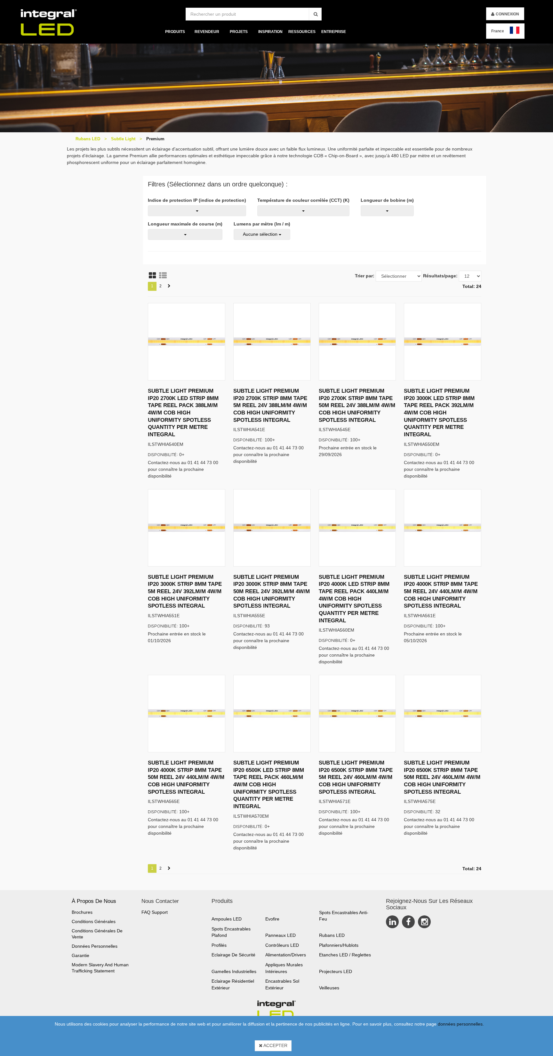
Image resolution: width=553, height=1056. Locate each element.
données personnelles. (461, 1024)
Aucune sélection (261, 234)
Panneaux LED (280, 935)
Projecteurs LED (335, 971)
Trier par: (364, 275)
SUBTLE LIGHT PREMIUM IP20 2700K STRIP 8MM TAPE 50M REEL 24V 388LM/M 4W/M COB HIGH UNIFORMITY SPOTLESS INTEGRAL (357, 405)
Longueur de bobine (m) (387, 200)
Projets (238, 31)
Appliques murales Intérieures (284, 968)
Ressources (302, 31)
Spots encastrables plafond (231, 932)
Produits (175, 31)
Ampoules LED (227, 918)
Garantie (80, 955)
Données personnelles (94, 946)
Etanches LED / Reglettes (345, 954)
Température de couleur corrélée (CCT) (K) (303, 200)
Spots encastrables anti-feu (343, 916)
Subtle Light (123, 138)
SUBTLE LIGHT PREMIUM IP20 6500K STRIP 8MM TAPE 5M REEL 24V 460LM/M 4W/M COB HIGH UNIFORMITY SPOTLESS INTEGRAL (356, 777)
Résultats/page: (440, 275)
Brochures (82, 912)
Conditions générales (94, 921)
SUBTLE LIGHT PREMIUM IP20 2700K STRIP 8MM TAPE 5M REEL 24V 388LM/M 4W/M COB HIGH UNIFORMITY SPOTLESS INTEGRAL (270, 405)
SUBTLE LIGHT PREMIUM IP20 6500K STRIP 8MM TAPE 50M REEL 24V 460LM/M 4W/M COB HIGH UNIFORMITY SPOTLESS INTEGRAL (442, 777)
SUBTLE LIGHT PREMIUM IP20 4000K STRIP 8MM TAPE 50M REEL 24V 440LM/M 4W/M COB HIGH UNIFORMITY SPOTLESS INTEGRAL (186, 777)
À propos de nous (94, 901)
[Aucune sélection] (197, 210)
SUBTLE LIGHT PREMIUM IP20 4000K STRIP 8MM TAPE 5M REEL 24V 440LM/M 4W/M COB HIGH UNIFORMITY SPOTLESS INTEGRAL (441, 591)
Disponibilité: (163, 454)
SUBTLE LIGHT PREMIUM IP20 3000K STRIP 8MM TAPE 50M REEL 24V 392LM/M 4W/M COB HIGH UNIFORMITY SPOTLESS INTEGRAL (271, 591)
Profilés (219, 945)
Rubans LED (88, 138)
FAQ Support (154, 912)
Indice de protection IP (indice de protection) (197, 200)
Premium (155, 138)
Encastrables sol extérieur (282, 984)
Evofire (272, 918)
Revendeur (207, 31)
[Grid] (152, 275)
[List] (163, 275)
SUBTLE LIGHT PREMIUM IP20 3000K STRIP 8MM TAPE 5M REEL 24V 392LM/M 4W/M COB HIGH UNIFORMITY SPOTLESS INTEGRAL (185, 591)
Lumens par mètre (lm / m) (262, 223)
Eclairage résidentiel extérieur (233, 984)
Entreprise (333, 31)
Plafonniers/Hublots (338, 945)
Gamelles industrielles (234, 971)
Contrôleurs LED (282, 945)
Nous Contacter (160, 901)
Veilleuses (329, 987)
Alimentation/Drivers (285, 954)
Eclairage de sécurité (233, 954)
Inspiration (270, 31)
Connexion (507, 14)
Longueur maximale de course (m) (185, 223)
